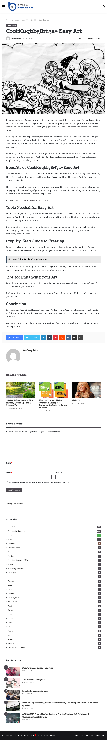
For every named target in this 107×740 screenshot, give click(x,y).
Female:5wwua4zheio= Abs (35, 691)
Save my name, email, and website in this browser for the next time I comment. (40, 482)
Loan (10, 585)
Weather (11, 643)
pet (9, 635)
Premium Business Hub (46, 735)
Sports (10, 631)
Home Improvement (16, 568)
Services (11, 556)
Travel (10, 614)
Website (58, 473)
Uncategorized (14, 597)
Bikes (10, 622)
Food (10, 606)
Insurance (12, 639)
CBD (9, 627)
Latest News (20, 20)
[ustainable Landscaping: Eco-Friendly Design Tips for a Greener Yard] (20, 390)
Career (10, 610)
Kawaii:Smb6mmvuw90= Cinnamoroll (31, 200)
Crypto (10, 618)
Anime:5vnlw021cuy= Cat (34, 679)
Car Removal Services (16, 647)
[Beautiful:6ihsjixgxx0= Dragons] (13, 671)
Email (9, 473)
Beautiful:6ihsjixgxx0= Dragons (37, 668)
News (10, 539)
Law (9, 577)
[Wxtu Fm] (86, 390)
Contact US (99, 735)
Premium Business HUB (18, 560)
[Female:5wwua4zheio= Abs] (13, 695)
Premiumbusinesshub (17, 531)
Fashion (11, 581)
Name (9, 463)
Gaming (11, 552)
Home (10, 20)
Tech (10, 535)
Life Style (12, 572)
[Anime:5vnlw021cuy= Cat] (13, 683)
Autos (10, 589)
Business (11, 543)
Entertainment (14, 547)
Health (10, 564)
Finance (11, 593)
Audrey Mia (15, 38)
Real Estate (12, 602)
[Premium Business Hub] (20, 6)
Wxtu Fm (76, 400)
